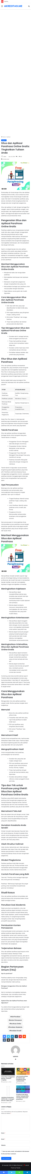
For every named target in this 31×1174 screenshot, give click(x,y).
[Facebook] (4, 1036)
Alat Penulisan (15, 1016)
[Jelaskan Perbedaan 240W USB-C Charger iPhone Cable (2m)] (8, 1090)
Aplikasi (8, 137)
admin (4, 156)
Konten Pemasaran (16, 1020)
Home (4, 137)
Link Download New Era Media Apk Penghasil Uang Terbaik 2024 (22, 1079)
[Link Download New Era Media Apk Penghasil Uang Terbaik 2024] (23, 1071)
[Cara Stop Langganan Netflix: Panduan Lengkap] (8, 1071)
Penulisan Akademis (15, 1027)
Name (3, 1133)
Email (3, 1139)
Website (3, 1145)
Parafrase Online (15, 1023)
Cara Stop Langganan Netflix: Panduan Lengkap (8, 1078)
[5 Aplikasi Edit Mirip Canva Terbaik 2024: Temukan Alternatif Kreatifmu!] (23, 1089)
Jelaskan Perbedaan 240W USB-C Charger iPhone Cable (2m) (7, 1099)
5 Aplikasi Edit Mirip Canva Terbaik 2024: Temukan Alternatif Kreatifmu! (22, 1097)
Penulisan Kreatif (15, 1030)
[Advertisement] (15, 25)
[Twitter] (8, 1036)
